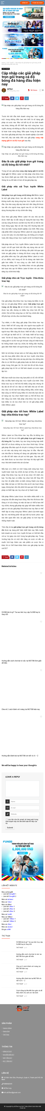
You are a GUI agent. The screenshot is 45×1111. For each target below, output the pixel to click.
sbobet (10, 927)
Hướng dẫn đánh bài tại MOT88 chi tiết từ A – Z (20, 756)
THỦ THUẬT (10, 62)
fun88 (9, 914)
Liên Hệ (23, 1108)
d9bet (11, 906)
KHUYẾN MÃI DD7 (8, 1055)
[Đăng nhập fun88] (22, 53)
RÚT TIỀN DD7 (7, 1061)
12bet (9, 902)
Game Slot (6, 1031)
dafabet (10, 899)
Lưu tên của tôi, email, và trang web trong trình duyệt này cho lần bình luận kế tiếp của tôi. (21, 821)
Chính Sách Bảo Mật (34, 1106)
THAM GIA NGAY (37, 3)
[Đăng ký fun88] (22, 859)
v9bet (9, 924)
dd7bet (10, 89)
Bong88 (12, 894)
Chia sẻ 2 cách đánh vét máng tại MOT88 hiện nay (21, 709)
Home (3, 62)
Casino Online (7, 1028)
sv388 (8, 929)
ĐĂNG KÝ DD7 (7, 1051)
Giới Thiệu (24, 1106)
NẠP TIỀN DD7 (7, 1058)
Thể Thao (6, 1034)
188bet (11, 919)
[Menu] (2, 3)
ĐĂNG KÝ (25, 3)
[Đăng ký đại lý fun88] (22, 13)
